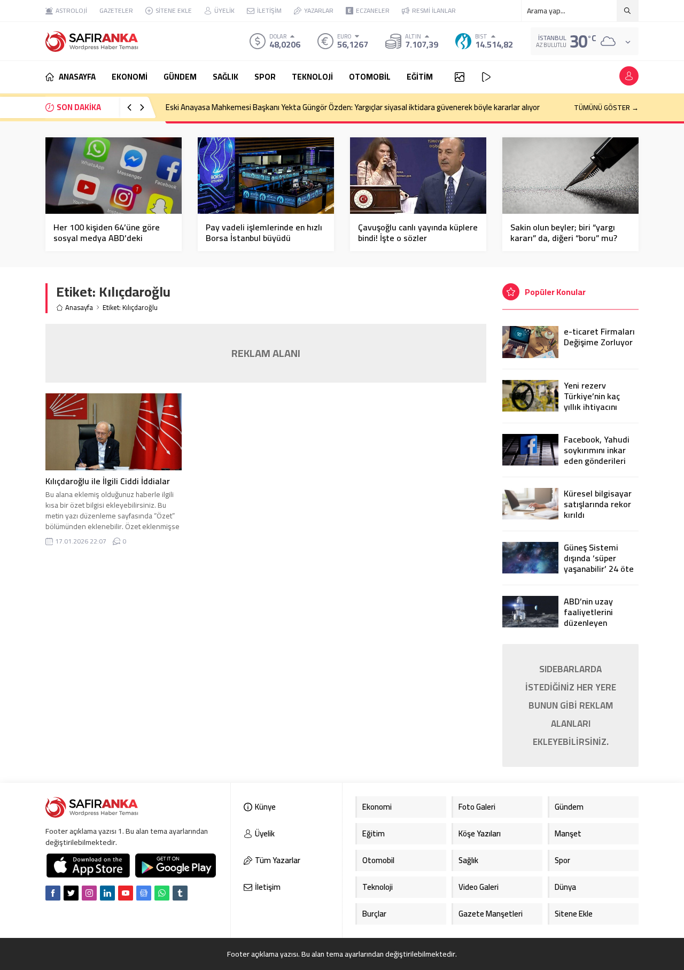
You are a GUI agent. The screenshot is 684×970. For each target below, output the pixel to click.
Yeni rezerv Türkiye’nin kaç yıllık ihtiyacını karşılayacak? (592, 401)
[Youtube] (125, 893)
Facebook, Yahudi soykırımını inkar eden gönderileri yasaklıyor (596, 455)
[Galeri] (459, 77)
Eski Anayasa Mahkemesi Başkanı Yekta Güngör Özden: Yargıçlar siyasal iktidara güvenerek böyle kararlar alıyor (353, 107)
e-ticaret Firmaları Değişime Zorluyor (599, 336)
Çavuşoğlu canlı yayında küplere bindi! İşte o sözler (418, 232)
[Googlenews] (143, 893)
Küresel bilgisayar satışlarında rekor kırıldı (598, 504)
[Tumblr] (180, 893)
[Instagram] (89, 893)
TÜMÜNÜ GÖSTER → (606, 107)
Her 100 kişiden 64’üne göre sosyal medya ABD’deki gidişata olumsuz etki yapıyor (109, 238)
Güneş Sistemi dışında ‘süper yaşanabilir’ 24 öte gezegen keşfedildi (600, 563)
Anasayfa (79, 307)
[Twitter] (71, 893)
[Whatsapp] (161, 893)
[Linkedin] (107, 893)
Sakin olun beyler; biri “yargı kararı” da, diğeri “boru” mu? (563, 232)
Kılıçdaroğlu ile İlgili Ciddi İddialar (107, 481)
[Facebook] (52, 893)
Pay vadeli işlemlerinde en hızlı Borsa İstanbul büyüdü (264, 232)
